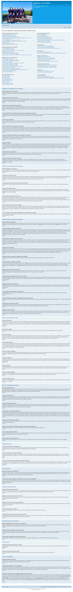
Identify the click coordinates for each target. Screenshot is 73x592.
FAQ (65, 27)
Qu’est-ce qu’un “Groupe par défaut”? (43, 41)
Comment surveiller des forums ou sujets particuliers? (46, 66)
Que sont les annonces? (6, 81)
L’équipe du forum (44, 586)
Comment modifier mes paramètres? (8, 48)
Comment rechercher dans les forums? (44, 56)
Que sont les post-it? (5, 82)
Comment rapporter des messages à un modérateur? (11, 68)
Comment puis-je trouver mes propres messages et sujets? (47, 61)
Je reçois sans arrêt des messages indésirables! (45, 47)
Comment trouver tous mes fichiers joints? (44, 72)
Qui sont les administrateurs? (42, 34)
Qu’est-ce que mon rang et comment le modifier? (10, 53)
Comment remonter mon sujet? (7, 71)
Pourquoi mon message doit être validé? (9, 70)
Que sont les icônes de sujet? (7, 84)
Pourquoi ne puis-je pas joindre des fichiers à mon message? (12, 66)
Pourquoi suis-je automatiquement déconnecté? (10, 36)
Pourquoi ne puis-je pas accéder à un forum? (10, 65)
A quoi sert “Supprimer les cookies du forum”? (10, 44)
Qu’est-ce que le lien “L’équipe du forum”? (44, 42)
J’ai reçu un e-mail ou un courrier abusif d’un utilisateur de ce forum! (49, 48)
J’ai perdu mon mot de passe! (7, 38)
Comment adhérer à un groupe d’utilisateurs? (45, 37)
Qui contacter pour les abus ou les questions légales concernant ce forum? (50, 78)
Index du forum (6, 25)
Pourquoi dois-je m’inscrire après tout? (8, 35)
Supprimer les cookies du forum (53, 586)
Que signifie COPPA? (5, 42)
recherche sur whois (6, 575)
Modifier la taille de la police (70, 25)
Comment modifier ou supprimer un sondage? (10, 64)
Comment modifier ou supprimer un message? (10, 59)
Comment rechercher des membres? (43, 60)
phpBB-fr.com (39, 589)
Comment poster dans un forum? (8, 58)
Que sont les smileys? (6, 77)
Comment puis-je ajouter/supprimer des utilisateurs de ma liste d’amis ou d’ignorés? (51, 53)
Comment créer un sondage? (7, 61)
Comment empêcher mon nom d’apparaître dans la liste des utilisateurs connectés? (16, 37)
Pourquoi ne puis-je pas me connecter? (9, 34)
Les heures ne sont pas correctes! (8, 49)
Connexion (69, 27)
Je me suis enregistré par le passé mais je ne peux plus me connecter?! (14, 41)
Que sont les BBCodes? (6, 75)
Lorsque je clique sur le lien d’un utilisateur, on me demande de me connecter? (16, 54)
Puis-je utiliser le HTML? (6, 76)
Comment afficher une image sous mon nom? (10, 52)
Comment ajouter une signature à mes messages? (11, 60)
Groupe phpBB (40, 560)
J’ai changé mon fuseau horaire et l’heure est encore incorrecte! (13, 50)
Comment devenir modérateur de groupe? (44, 38)
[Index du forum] (17, 12)
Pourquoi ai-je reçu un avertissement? (8, 67)
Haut (4, 94)
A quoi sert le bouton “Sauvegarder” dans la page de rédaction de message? (15, 69)
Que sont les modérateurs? (42, 35)
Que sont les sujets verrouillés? (7, 83)
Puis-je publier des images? (7, 78)
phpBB (32, 588)
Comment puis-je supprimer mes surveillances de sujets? (47, 67)
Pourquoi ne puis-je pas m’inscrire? (8, 43)
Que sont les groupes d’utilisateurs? (43, 36)
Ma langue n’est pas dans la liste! (8, 51)
